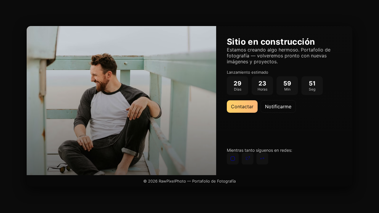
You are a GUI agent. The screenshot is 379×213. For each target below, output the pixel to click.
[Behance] (262, 158)
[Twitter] (247, 158)
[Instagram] (233, 158)
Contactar (242, 106)
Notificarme (278, 106)
